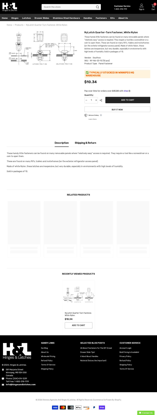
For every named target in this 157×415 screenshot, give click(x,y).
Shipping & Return (85, 142)
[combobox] (68, 7)
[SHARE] (102, 100)
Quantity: (88, 95)
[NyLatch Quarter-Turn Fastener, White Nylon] (78, 295)
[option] (42, 48)
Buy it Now (117, 110)
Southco (97, 58)
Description (62, 142)
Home (9, 25)
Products (19, 25)
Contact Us (147, 413)
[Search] (71, 7)
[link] (24, 248)
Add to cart (127, 100)
